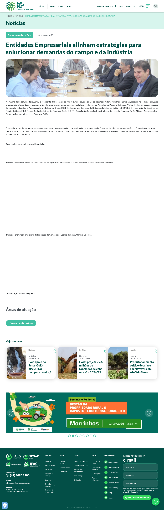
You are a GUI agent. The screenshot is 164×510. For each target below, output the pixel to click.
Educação (48, 470)
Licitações (77, 480)
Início (9, 16)
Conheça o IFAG (96, 462)
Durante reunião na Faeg (21, 323)
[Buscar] (155, 6)
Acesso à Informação (96, 479)
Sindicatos (63, 472)
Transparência (65, 468)
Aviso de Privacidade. (130, 492)
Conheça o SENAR (81, 461)
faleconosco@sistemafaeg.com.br (18, 483)
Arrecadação (79, 476)
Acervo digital (50, 466)
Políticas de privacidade (49, 491)
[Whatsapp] (156, 502)
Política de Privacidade (78, 471)
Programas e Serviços (49, 475)
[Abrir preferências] (5, 505)
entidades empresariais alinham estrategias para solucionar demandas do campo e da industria (70, 16)
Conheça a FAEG (63, 462)
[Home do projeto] (20, 6)
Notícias (31, 350)
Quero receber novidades (137, 497)
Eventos (48, 480)
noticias (19, 16)
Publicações (96, 474)
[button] (149, 413)
